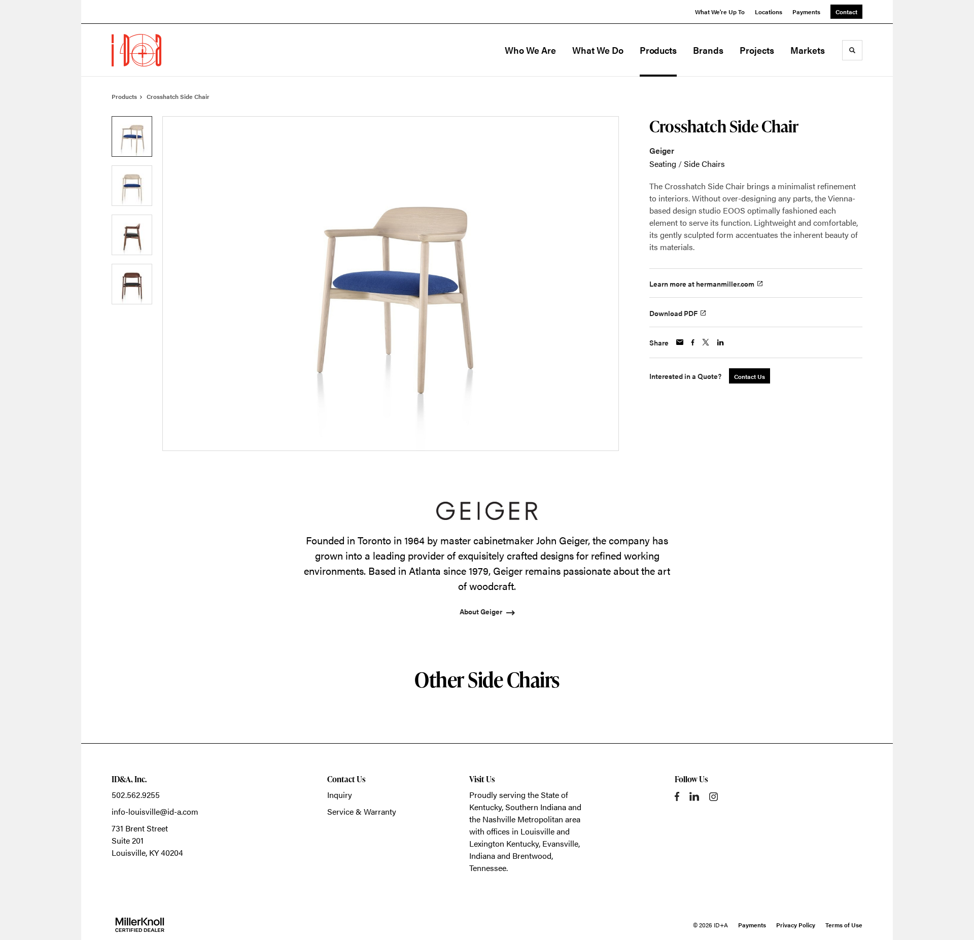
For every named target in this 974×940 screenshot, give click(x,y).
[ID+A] (162, 50)
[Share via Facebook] (692, 342)
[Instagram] (713, 796)
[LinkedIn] (694, 796)
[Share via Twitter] (705, 342)
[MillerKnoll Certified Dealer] (140, 924)
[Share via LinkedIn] (720, 342)
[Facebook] (677, 796)
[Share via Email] (679, 342)
